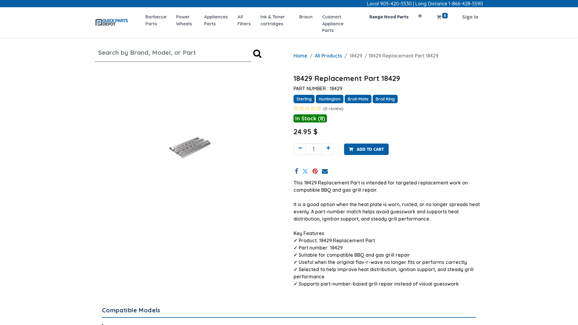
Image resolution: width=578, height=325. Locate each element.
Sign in (470, 17)
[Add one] (328, 149)
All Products (328, 56)
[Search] (257, 53)
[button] (420, 14)
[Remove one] (300, 149)
